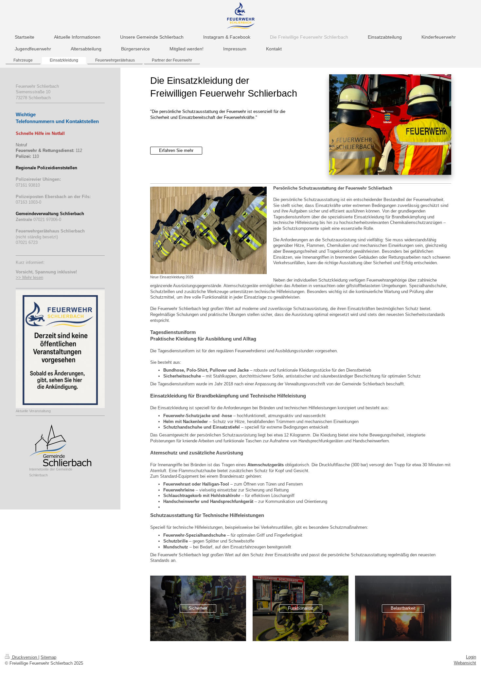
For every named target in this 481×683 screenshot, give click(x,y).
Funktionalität (300, 608)
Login (471, 657)
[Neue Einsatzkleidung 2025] (208, 230)
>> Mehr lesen (29, 277)
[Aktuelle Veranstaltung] (60, 349)
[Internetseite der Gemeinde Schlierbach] (60, 445)
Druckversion (24, 657)
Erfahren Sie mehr (176, 150)
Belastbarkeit (403, 608)
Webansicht (465, 662)
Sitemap (48, 657)
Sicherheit (197, 608)
